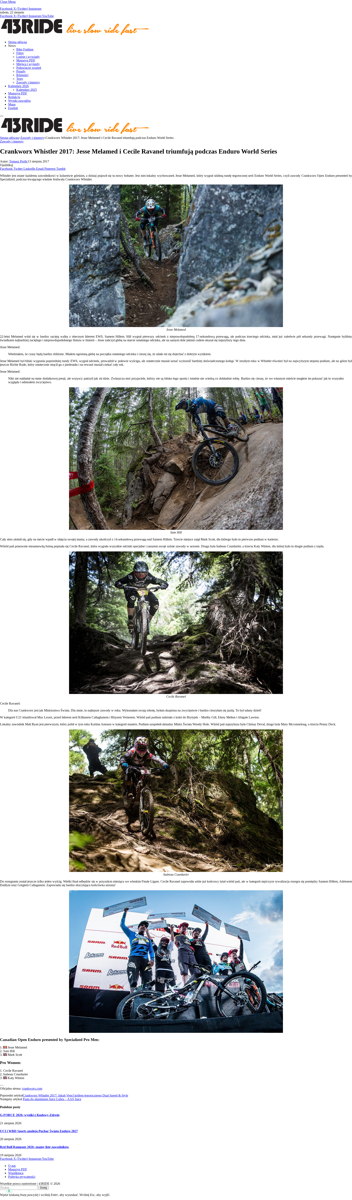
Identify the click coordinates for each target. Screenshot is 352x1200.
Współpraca (15, 1173)
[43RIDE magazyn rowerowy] (75, 35)
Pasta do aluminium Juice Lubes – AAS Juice (52, 1099)
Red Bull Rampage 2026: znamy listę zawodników (34, 1147)
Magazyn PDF (25, 60)
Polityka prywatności (21, 1176)
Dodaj (43, 1187)
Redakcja (14, 97)
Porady (20, 71)
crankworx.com (32, 1088)
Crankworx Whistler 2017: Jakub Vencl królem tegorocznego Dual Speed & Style (75, 1095)
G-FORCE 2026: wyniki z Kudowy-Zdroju (29, 1115)
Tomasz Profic (18, 161)
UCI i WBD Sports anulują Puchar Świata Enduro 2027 (39, 1131)
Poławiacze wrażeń (28, 67)
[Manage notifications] (9, 1191)
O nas (12, 1165)
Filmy (20, 53)
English (13, 108)
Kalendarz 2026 (18, 86)
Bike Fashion (24, 49)
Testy (19, 78)
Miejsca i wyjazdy (28, 64)
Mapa (11, 104)
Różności (22, 75)
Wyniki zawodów (19, 100)
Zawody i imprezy (28, 82)
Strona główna (17, 42)
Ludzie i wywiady (28, 56)
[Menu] (1, 116)
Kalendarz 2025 (26, 89)
